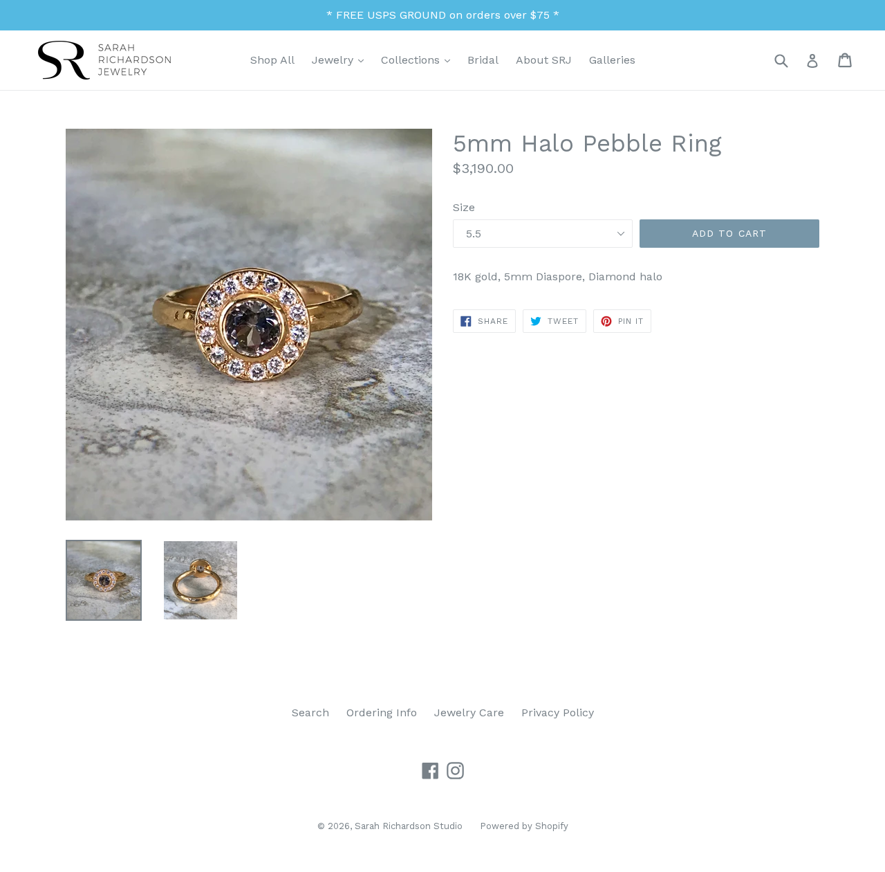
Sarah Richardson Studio (409, 826)
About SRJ (544, 59)
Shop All (272, 59)
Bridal (483, 59)
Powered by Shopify (524, 826)
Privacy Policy (557, 712)
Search (310, 712)
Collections (419, 59)
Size (464, 207)
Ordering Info (381, 712)
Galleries (612, 59)
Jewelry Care (469, 712)
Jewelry (341, 59)
